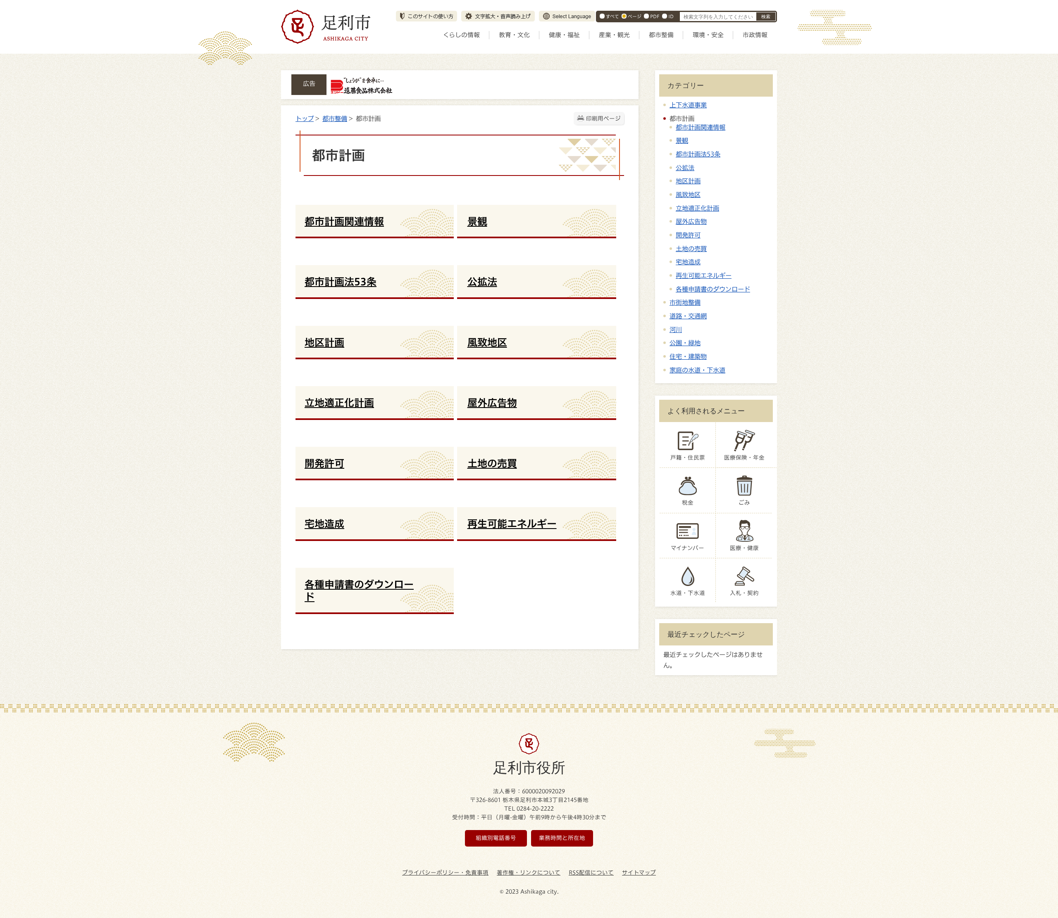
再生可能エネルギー (704, 275)
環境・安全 (708, 35)
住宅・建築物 (688, 356)
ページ (634, 16)
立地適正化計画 (697, 208)
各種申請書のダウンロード (713, 289)
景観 (682, 140)
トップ (304, 118)
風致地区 (688, 194)
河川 (676, 329)
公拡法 (685, 167)
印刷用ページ (603, 118)
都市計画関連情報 (700, 127)
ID (671, 16)
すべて (612, 16)
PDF (655, 16)
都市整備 (661, 35)
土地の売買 (691, 248)
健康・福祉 (564, 35)
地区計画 (688, 181)
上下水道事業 (688, 105)
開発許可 (688, 235)
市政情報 (755, 35)
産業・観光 (614, 35)
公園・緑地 (685, 342)
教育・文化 (514, 35)
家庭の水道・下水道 (697, 370)
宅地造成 (688, 262)
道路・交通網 (688, 316)
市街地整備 (685, 302)
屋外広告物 (691, 221)
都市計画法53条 (698, 154)
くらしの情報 (461, 35)
